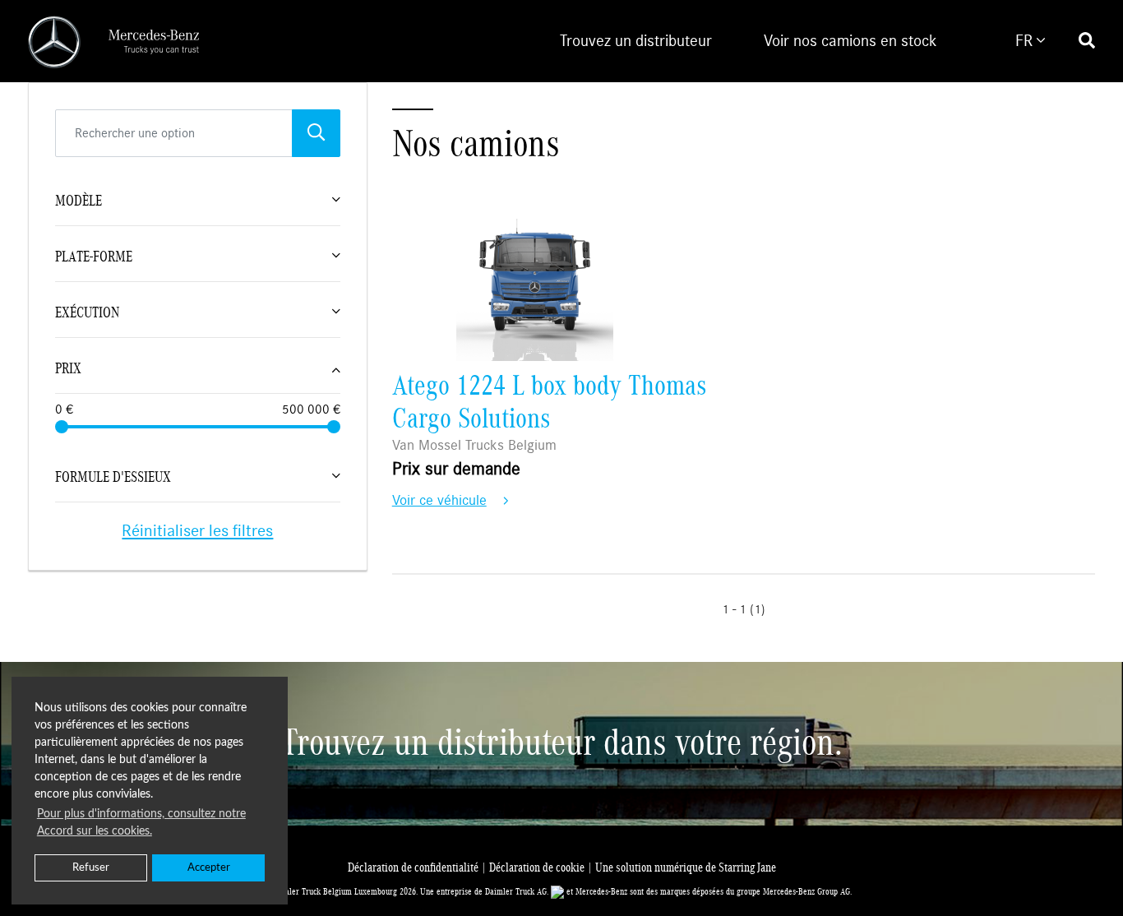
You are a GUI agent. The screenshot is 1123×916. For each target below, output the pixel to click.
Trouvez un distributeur (636, 40)
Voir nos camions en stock (850, 40)
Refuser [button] (90, 867)
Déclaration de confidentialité (418, 867)
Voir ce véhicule (439, 500)
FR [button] (1026, 40)
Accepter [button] (208, 867)
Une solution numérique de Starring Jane (685, 867)
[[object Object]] (316, 133)
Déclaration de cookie (542, 867)
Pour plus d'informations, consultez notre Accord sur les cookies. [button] (141, 822)
